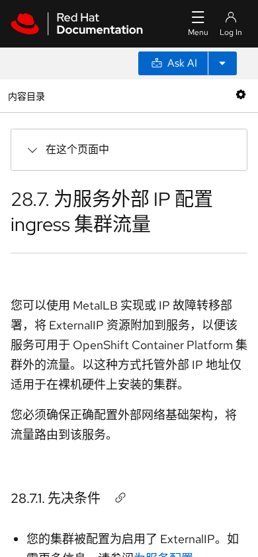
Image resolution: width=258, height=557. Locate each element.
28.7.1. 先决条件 (56, 498)
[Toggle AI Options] (222, 63)
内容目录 (26, 95)
